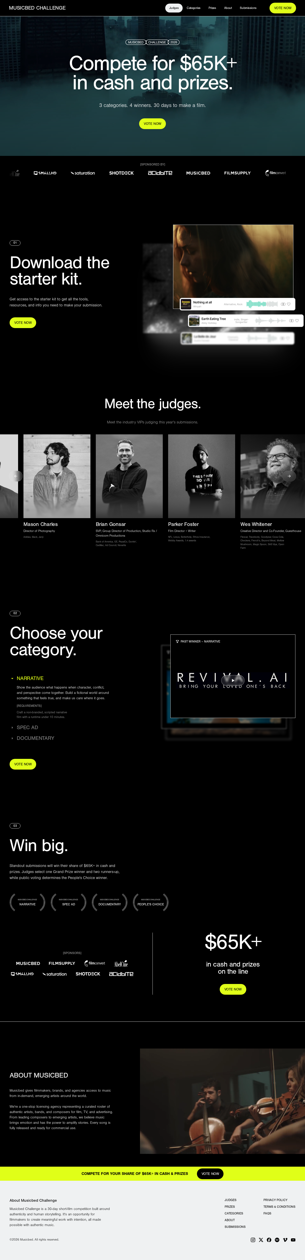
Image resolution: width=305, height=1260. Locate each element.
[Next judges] (289, 476)
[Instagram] (253, 1240)
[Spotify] (277, 1240)
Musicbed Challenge (37, 8)
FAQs (267, 1213)
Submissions (248, 8)
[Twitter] (261, 1240)
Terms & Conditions (279, 1206)
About (230, 1220)
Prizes (230, 1206)
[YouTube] (293, 1240)
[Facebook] (269, 1240)
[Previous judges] (16, 476)
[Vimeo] (285, 1240)
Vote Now (282, 8)
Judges (230, 1200)
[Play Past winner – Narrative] (232, 680)
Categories (234, 1213)
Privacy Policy (275, 1200)
